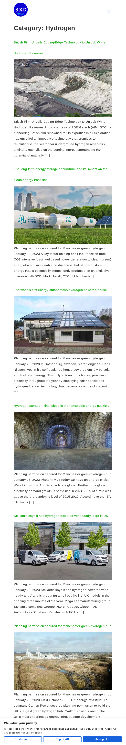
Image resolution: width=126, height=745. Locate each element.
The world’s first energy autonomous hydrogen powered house (60, 290)
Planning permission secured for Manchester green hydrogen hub (62, 626)
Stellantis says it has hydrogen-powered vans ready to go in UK (61, 515)
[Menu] (109, 10)
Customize (21, 739)
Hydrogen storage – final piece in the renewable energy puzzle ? (62, 405)
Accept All (102, 739)
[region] (63, 731)
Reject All (62, 739)
